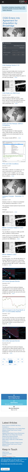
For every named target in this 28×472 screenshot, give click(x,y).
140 (22, 359)
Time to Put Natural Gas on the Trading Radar (13, 428)
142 (7, 361)
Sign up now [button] (14, 409)
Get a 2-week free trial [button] (14, 397)
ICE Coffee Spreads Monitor (11, 341)
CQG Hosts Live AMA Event (11, 93)
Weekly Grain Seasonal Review (10, 436)
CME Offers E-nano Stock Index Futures (12, 435)
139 (18, 359)
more (16, 77)
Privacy (14, 456)
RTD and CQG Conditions (10, 164)
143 (11, 362)
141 (3, 361)
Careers (4, 455)
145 (18, 361)
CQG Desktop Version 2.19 (10, 65)
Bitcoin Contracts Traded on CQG (12, 228)
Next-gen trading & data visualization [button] (14, 403)
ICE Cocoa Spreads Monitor (11, 281)
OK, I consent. (5, 469)
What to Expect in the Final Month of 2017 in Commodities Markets (13, 310)
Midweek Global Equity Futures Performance (13, 433)
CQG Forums (5, 452)
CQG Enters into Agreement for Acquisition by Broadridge (11, 21)
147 (3, 364)
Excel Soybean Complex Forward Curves (12, 442)
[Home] (23, 2)
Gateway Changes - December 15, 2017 (13, 197)
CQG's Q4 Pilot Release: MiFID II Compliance (12, 124)
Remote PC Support (7, 457)
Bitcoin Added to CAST (9, 254)
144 (15, 361)
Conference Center (7, 453)
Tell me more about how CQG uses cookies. (11, 464)
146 (22, 361)
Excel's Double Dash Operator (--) (10, 438)
